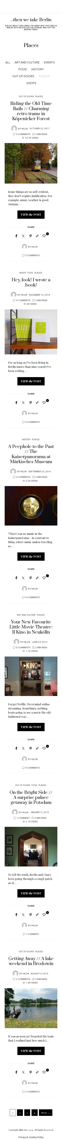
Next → (45, 1112)
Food (22, 69)
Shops (31, 83)
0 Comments (23, 477)
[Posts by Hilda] (14, 128)
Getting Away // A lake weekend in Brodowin (31, 961)
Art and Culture (27, 62)
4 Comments (23, 300)
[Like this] (45, 236)
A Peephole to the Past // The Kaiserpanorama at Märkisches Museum (31, 454)
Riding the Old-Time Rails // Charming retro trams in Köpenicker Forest (31, 111)
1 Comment (23, 818)
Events (49, 62)
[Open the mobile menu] (53, 5)
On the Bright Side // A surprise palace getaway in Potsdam (31, 798)
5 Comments (23, 134)
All (7, 62)
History (37, 69)
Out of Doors (23, 76)
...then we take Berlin (31, 20)
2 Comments (23, 979)
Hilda (24, 128)
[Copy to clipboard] (37, 236)
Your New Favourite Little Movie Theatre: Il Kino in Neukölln (31, 627)
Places (44, 76)
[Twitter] (23, 236)
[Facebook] (16, 236)
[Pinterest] (31, 236)
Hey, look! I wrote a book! (31, 282)
